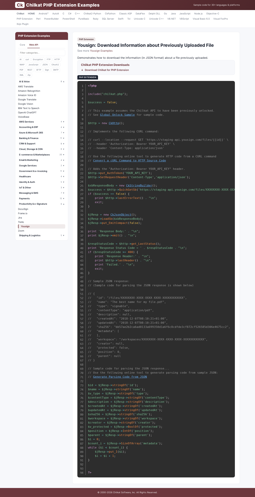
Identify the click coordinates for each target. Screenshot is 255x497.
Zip (29, 75)
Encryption (38, 59)
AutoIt (55, 13)
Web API (33, 44)
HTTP (57, 59)
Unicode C (139, 18)
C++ (77, 13)
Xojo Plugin (23, 24)
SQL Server (108, 18)
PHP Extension (25, 18)
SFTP (38, 70)
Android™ (44, 13)
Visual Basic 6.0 (201, 18)
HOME (31, 13)
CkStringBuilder (139, 185)
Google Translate (27, 99)
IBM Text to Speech (28, 108)
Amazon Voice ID (27, 95)
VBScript (184, 18)
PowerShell (69, 18)
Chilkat (20, 13)
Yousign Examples (101, 50)
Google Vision (25, 103)
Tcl (128, 18)
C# (69, 13)
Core (22, 44)
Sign (47, 70)
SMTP (55, 70)
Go (165, 13)
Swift (121, 18)
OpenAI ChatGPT (27, 112)
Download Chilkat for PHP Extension (107, 69)
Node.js (198, 13)
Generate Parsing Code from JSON (120, 376)
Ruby (95, 18)
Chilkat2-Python (92, 13)
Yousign (25, 226)
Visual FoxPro (220, 18)
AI (21, 59)
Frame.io (22, 213)
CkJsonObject (120, 214)
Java (173, 13)
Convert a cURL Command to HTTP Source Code (129, 160)
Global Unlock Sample (117, 114)
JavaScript (184, 13)
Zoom (21, 230)
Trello (21, 222)
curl (27, 59)
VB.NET (171, 18)
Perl (38, 18)
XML (22, 75)
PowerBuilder (51, 18)
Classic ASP (125, 13)
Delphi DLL (154, 13)
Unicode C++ (156, 18)
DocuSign (23, 209)
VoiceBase (23, 116)
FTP (48, 59)
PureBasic (83, 18)
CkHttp (114, 123)
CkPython (110, 13)
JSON (45, 64)
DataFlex (140, 13)
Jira (20, 217)
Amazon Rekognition (29, 90)
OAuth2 (55, 64)
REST (29, 70)
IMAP (22, 64)
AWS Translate (25, 86)
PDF (21, 70)
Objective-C (212, 13)
